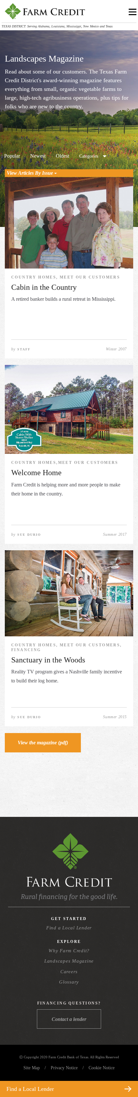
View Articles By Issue (30, 173)
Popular (12, 156)
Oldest (62, 156)
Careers (69, 971)
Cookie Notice (102, 1067)
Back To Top (121, 1073)
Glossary (69, 981)
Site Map (31, 1067)
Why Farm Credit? (69, 950)
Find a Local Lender (69, 927)
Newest (38, 156)
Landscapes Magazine (69, 961)
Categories (88, 156)
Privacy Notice (64, 1067)
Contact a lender (69, 1019)
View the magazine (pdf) (43, 742)
